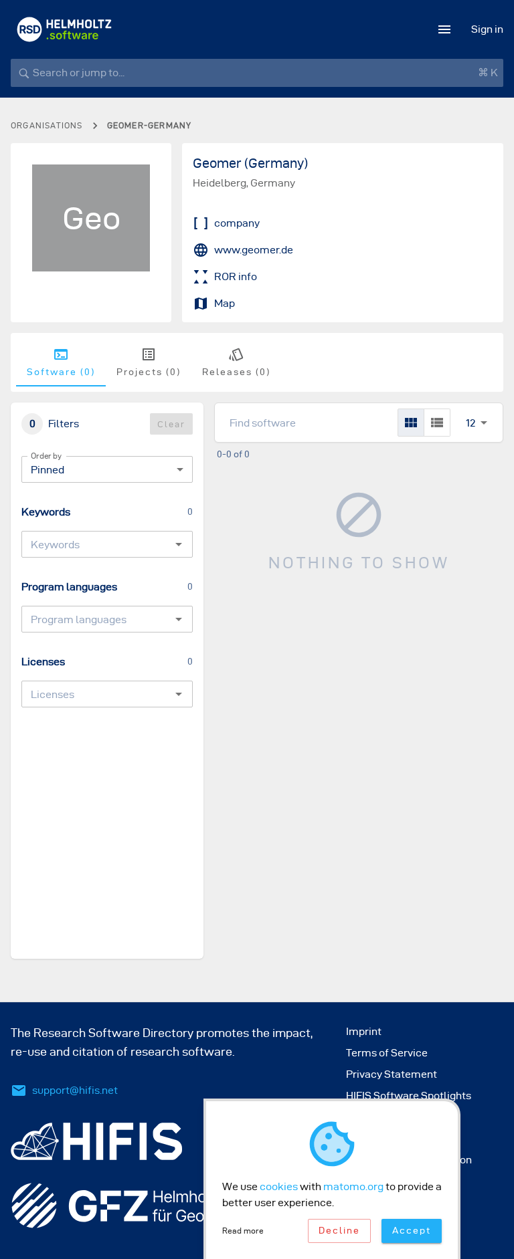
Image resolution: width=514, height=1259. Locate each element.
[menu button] (444, 29)
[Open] (178, 544)
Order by (46, 455)
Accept (411, 1231)
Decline (339, 1231)
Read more (243, 1230)
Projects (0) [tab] (148, 372)
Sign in (487, 29)
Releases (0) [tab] (236, 372)
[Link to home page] (64, 29)
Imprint (363, 1031)
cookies (279, 1186)
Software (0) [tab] (61, 372)
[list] (437, 423)
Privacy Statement (391, 1074)
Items (470, 408)
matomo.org (353, 1186)
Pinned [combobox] (47, 469)
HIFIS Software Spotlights (408, 1095)
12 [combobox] (470, 423)
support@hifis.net (75, 1090)
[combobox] (96, 544)
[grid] (411, 423)
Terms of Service (387, 1052)
